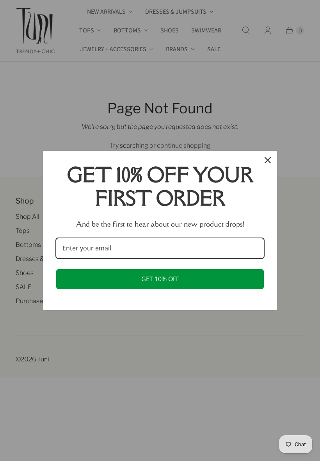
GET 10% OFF (160, 279)
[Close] (267, 160)
